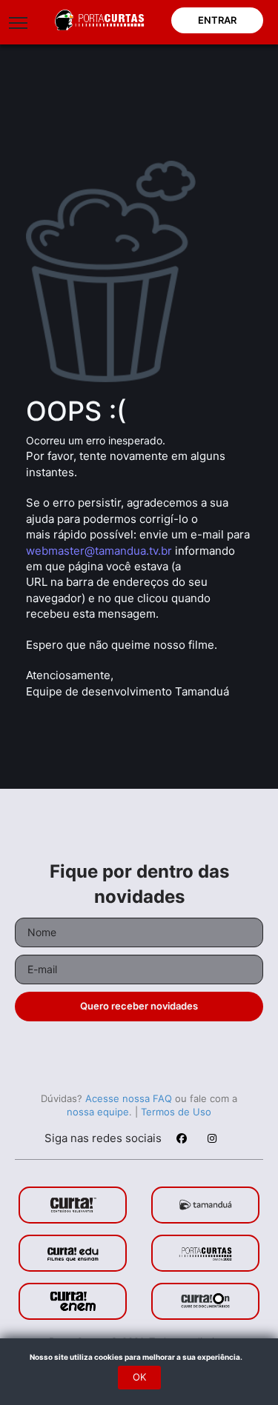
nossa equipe (98, 1112)
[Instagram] (211, 1140)
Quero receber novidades (139, 1006)
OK (139, 1377)
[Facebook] (181, 1140)
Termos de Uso (176, 1112)
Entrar (217, 20)
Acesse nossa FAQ (128, 1098)
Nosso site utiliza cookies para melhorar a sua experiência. (139, 1356)
